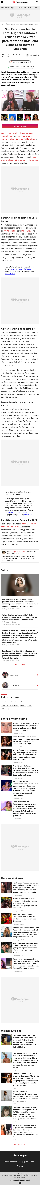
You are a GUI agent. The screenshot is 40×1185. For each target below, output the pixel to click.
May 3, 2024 (28, 514)
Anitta (26, 24)
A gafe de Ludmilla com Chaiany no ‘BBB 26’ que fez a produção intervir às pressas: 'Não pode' (25, 917)
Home (3, 24)
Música (22, 705)
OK (20, 1183)
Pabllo (14, 231)
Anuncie (20, 1166)
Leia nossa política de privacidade (20, 1180)
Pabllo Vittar (14, 685)
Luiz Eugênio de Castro (17, 552)
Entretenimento (7, 702)
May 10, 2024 (10, 274)
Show (29, 705)
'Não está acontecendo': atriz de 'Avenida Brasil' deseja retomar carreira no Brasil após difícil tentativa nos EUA (26, 727)
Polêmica (5, 709)
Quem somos (28, 1162)
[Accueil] (20, 2)
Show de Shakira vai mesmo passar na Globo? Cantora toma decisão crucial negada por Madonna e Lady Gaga (26, 740)
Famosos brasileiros (22, 702)
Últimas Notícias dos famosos (14, 24)
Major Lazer (26, 231)
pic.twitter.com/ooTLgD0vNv (16, 512)
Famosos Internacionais (10, 705)
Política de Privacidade (12, 1162)
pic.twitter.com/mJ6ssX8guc (20, 269)
